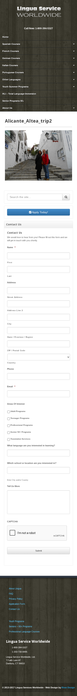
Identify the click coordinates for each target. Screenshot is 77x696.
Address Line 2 (15, 310)
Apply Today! (39, 212)
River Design (68, 687)
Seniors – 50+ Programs (20, 626)
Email (35, 23)
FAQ (11, 593)
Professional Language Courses (24, 631)
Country (11, 363)
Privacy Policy (16, 599)
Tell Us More (13, 486)
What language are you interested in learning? (31, 445)
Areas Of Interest (16, 404)
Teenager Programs (19, 418)
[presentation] (37, 533)
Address (11, 282)
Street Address (14, 297)
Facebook (40, 23)
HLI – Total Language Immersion (19, 93)
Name (11, 247)
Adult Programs (17, 411)
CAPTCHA (12, 521)
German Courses (11, 58)
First (9, 263)
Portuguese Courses (13, 72)
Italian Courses (10, 65)
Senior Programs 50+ (13, 100)
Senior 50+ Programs (20, 432)
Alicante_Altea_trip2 (28, 121)
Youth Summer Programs (15, 86)
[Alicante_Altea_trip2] (38, 155)
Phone (10, 369)
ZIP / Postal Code (16, 351)
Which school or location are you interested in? (31, 463)
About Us (7, 107)
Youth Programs (16, 621)
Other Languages (11, 79)
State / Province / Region (20, 337)
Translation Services (20, 439)
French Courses (10, 51)
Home (5, 36)
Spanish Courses (11, 43)
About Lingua (15, 588)
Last (9, 276)
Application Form (17, 604)
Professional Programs (21, 425)
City (9, 324)
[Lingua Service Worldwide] (38, 11)
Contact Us (14, 609)
